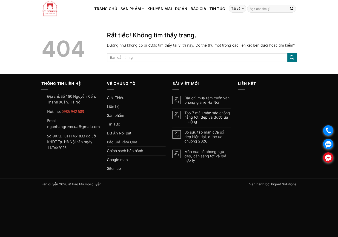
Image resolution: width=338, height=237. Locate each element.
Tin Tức (217, 8)
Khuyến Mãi (159, 8)
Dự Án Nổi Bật (119, 133)
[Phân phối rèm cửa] (64, 8)
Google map (117, 159)
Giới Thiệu (115, 97)
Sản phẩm (115, 115)
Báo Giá (198, 8)
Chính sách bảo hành (125, 150)
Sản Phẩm (130, 8)
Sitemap (114, 168)
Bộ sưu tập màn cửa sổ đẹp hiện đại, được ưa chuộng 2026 (204, 136)
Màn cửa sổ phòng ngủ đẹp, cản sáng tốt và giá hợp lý (205, 156)
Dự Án (181, 8)
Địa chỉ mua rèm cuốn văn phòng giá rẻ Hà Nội (206, 100)
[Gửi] (292, 9)
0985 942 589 (73, 111)
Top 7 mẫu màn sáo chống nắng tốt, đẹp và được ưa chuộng (207, 117)
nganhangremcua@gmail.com (73, 126)
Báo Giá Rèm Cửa (122, 142)
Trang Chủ (105, 8)
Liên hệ (113, 106)
